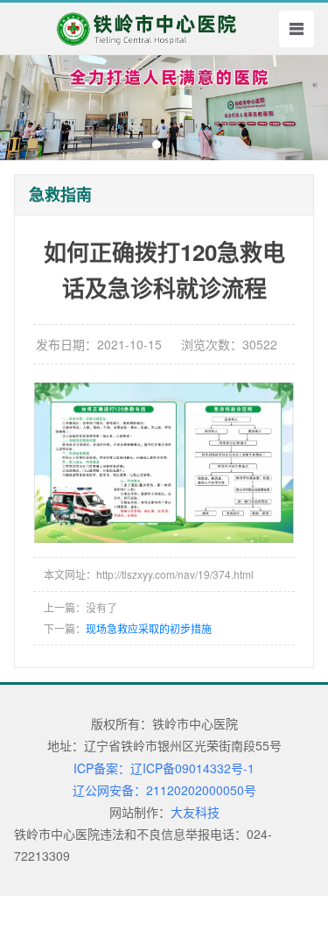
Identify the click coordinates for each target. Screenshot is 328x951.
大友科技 (195, 812)
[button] (156, 144)
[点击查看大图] (164, 462)
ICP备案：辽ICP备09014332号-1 (164, 768)
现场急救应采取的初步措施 (149, 628)
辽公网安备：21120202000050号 (164, 790)
